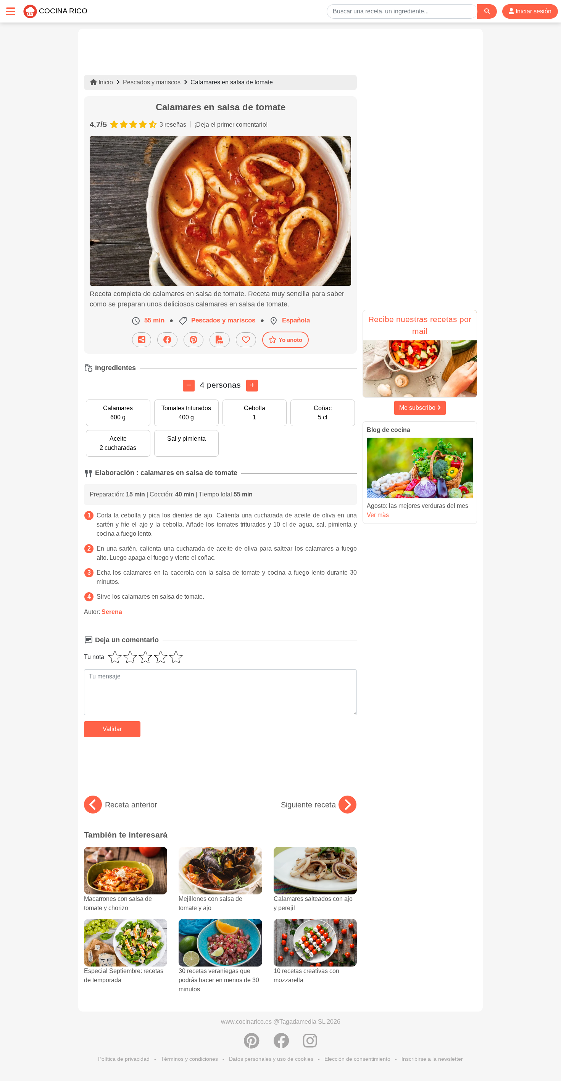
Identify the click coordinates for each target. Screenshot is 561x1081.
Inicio (105, 82)
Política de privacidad (124, 1059)
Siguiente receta (308, 805)
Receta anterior (131, 805)
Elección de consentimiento (357, 1059)
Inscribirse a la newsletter (432, 1059)
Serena (112, 612)
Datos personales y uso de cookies (271, 1059)
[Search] (487, 11)
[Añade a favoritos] (246, 339)
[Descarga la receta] (220, 339)
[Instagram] (310, 1045)
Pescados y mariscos (152, 82)
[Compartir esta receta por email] (141, 339)
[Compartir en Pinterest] (193, 339)
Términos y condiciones (189, 1059)
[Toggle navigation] (10, 11)
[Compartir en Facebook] (167, 339)
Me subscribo (418, 407)
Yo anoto (290, 340)
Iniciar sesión (532, 11)
